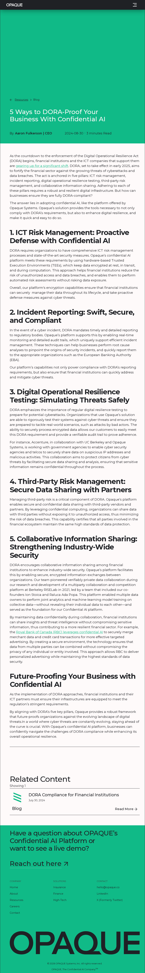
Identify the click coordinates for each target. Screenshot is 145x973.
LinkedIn (102, 893)
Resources (16, 899)
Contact (15, 912)
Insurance (59, 887)
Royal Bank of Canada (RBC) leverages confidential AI (59, 632)
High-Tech (59, 899)
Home (14, 887)
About (14, 893)
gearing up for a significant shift (42, 166)
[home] (14, 5)
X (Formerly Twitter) (110, 899)
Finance (58, 893)
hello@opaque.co (108, 887)
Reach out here (36, 863)
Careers (14, 906)
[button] (135, 4)
